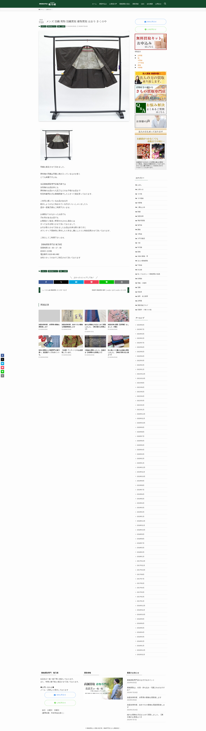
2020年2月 (140, 458)
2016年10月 (141, 614)
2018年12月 (141, 521)
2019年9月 (140, 481)
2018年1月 (140, 556)
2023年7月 (140, 329)
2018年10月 (141, 530)
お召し (139, 185)
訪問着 (140, 55)
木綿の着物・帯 (142, 256)
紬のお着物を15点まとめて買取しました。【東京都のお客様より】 (145, 717)
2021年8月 (140, 383)
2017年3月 (140, 592)
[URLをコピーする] (121, 282)
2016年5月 (140, 628)
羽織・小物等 (61, 26)
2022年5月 (140, 351)
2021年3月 (140, 400)
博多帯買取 (141, 220)
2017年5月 (140, 583)
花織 (138, 287)
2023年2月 (140, 338)
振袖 (139, 65)
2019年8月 (140, 485)
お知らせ (43, 26)
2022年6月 (140, 347)
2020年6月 (140, 441)
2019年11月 (141, 472)
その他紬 (140, 198)
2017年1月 (140, 601)
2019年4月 (140, 503)
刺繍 (138, 211)
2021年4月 (140, 396)
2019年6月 (140, 494)
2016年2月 (140, 641)
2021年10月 (141, 378)
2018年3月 (140, 547)
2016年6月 (140, 623)
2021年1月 (140, 409)
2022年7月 (140, 343)
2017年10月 (141, 570)
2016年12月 (141, 605)
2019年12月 (141, 467)
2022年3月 (140, 360)
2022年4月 (140, 356)
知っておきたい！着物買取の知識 (148, 274)
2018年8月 (140, 539)
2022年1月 (140, 369)
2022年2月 (140, 365)
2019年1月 (140, 516)
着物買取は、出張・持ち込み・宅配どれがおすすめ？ (146, 690)
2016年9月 (140, 619)
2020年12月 (141, 414)
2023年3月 (140, 334)
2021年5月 (140, 392)
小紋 (138, 243)
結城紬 (139, 278)
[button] (46, 282)
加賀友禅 (140, 216)
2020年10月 (141, 423)
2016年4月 (140, 632)
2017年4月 (140, 588)
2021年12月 (141, 374)
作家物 (140, 67)
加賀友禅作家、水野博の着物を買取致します (144, 699)
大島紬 (140, 60)
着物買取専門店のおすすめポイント (140, 681)
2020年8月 (140, 432)
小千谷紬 (141, 63)
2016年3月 (140, 637)
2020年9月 (140, 427)
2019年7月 (140, 490)
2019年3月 (140, 507)
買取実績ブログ (52, 26)
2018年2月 (140, 552)
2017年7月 (140, 579)
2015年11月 (141, 654)
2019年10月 (141, 476)
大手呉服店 (141, 238)
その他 (139, 194)
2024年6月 (140, 325)
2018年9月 (140, 534)
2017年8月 (140, 574)
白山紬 (139, 269)
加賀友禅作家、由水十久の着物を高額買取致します (146, 707)
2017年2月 (140, 597)
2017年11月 (141, 565)
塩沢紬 (139, 225)
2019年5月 (140, 499)
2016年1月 (140, 645)
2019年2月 (140, 512)
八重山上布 (141, 207)
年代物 (139, 247)
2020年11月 (141, 418)
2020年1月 (140, 463)
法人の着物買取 (142, 261)
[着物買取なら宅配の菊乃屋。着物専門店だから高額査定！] (48, 4)
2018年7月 (140, 543)
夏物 (138, 229)
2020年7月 (140, 436)
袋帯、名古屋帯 (142, 296)
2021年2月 (140, 405)
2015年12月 (141, 650)
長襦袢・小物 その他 (144, 310)
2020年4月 (140, 449)
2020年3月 (140, 454)
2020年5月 (140, 445)
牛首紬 (139, 265)
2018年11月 (141, 525)
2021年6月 (140, 387)
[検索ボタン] (165, 4)
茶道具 (139, 292)
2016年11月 (141, 610)
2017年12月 (141, 561)
